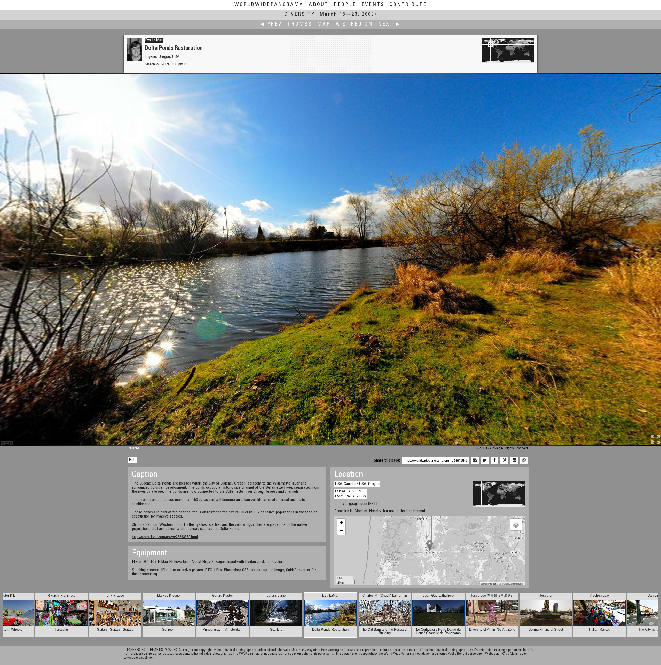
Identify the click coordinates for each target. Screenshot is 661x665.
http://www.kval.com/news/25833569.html (165, 537)
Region (362, 24)
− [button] (341, 530)
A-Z (341, 24)
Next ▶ (389, 24)
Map (323, 24)
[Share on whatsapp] (524, 460)
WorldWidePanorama (269, 4)
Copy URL (459, 460)
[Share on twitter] (484, 460)
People (345, 4)
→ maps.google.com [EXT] (355, 504)
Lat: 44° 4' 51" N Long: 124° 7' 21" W (350, 493)
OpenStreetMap (506, 583)
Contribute (408, 4)
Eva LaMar (154, 40)
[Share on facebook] (494, 460)
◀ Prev (271, 24)
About (319, 4)
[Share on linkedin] (514, 460)
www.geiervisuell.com (139, 658)
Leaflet (484, 583)
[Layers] (516, 524)
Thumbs (299, 24)
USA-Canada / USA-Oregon (357, 484)
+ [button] (341, 522)
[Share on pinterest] (504, 460)
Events (372, 4)
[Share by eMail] (474, 460)
